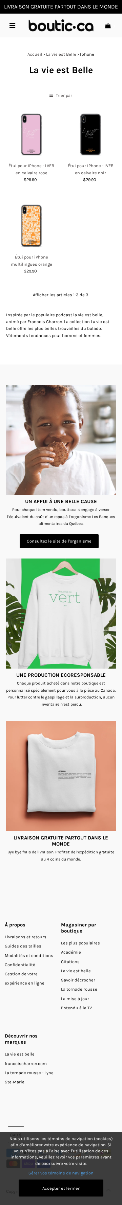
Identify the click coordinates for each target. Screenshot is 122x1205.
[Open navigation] (12, 25)
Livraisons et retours (25, 936)
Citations (70, 961)
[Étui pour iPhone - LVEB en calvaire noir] (90, 134)
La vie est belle (76, 970)
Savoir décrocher (78, 979)
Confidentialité (20, 964)
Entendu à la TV (76, 1007)
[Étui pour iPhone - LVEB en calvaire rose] (31, 134)
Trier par (63, 95)
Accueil (34, 54)
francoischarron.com (26, 1063)
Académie (71, 952)
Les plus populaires (80, 942)
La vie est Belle (61, 54)
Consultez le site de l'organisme (59, 541)
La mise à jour (75, 998)
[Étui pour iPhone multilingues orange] (31, 225)
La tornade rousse (79, 989)
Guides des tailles (23, 946)
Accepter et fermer (61, 1188)
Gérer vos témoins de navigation (61, 1172)
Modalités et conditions (29, 955)
